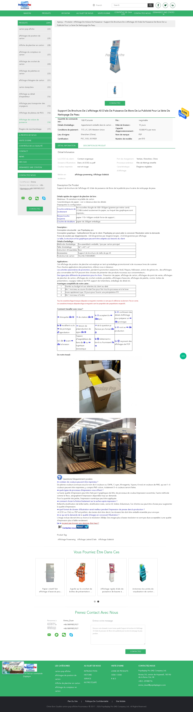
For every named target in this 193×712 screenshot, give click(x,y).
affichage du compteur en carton (35, 53)
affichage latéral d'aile (86, 539)
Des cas (23, 162)
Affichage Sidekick (106, 539)
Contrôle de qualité (123, 13)
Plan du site (73, 701)
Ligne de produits (119, 671)
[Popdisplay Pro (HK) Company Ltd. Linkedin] (172, 5)
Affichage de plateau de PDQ (35, 113)
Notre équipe (90, 682)
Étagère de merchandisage (35, 129)
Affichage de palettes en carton (35, 72)
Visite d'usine (104, 13)
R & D (113, 679)
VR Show (65, 13)
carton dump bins (35, 87)
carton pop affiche (35, 29)
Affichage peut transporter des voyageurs (35, 105)
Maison (27, 13)
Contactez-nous (142, 13)
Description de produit (94, 146)
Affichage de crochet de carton (35, 63)
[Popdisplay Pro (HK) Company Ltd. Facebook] (158, 5)
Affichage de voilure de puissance (35, 121)
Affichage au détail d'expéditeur (35, 95)
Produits (46, 13)
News (21, 157)
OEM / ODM (116, 675)
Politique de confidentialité (96, 701)
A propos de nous (27, 135)
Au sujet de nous (84, 13)
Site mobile (120, 701)
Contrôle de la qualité (31, 146)
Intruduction (90, 671)
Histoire (88, 675)
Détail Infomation (66, 146)
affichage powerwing (66, 539)
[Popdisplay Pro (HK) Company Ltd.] (23, 198)
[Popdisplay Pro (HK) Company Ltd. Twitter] (165, 5)
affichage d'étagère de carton (35, 80)
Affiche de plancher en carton (35, 45)
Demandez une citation (163, 13)
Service (87, 679)
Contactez (114, 103)
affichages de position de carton (35, 37)
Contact (23, 151)
